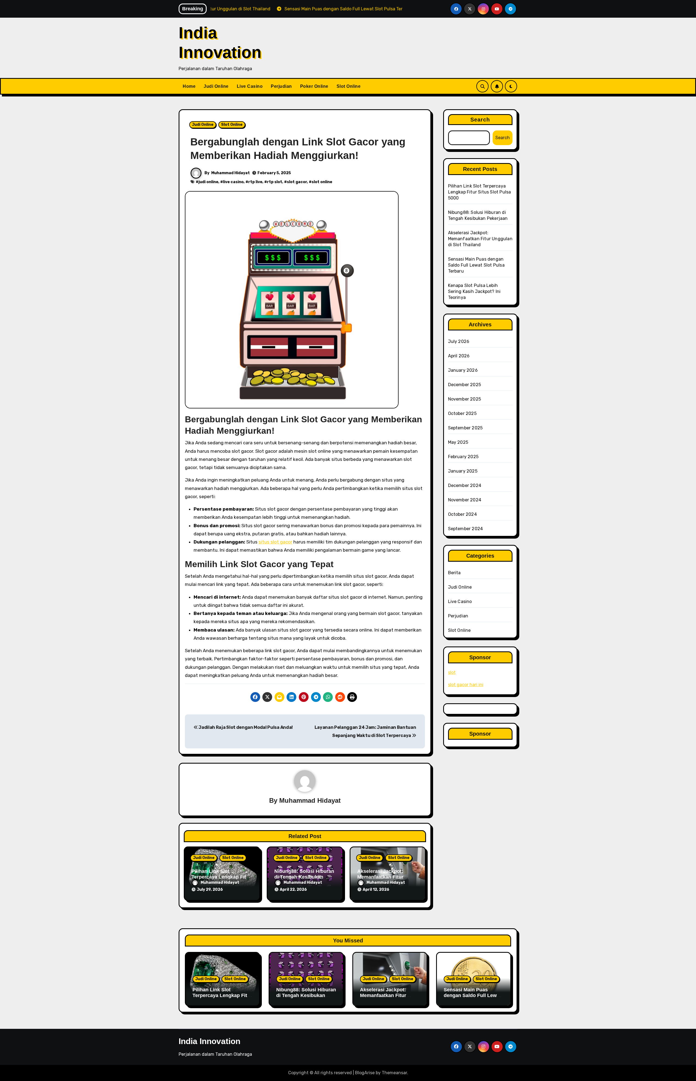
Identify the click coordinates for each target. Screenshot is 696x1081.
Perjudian (281, 86)
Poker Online (314, 86)
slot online (322, 182)
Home (189, 86)
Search (480, 120)
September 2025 (465, 427)
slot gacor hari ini (465, 684)
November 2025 (464, 399)
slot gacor (297, 182)
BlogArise (365, 1072)
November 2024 (464, 499)
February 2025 (463, 456)
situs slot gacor (275, 542)
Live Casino (250, 86)
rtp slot (274, 182)
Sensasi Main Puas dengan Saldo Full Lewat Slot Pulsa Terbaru (476, 265)
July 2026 (459, 341)
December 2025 (464, 384)
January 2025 (462, 471)
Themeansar (394, 1072)
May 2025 (458, 442)
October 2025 (462, 413)
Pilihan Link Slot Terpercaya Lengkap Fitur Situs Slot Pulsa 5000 (221, 877)
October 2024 (462, 514)
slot (452, 672)
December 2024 (464, 485)
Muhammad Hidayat (230, 173)
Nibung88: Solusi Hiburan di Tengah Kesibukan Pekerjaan (304, 877)
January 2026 (463, 370)
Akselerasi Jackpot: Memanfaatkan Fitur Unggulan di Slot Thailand (387, 877)
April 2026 (459, 355)
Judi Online (216, 86)
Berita (454, 572)
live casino (233, 182)
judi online (208, 182)
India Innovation (209, 1041)
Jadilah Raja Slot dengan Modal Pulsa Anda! (245, 727)
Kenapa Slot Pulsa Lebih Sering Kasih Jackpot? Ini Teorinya (474, 291)
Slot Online (349, 86)
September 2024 (465, 528)
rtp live (255, 182)
